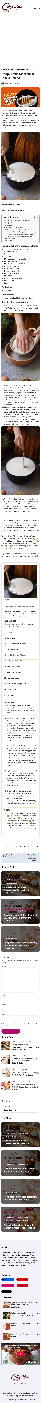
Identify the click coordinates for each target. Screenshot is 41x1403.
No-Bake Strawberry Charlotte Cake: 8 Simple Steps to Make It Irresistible (25, 1087)
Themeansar (28, 1396)
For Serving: (8, 225)
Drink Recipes (10, 911)
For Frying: (8, 223)
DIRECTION (11, 238)
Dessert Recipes (23, 880)
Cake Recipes (10, 880)
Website (3, 1014)
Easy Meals (9, 1220)
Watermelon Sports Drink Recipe (20, 1325)
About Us (32, 1400)
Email (3, 1004)
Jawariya (15, 1055)
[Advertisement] (20, 37)
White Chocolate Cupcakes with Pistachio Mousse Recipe (22, 1314)
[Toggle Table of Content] (35, 217)
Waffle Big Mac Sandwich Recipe (20, 1335)
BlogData (17, 1396)
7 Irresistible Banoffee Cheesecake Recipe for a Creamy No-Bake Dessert (16, 890)
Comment (4, 966)
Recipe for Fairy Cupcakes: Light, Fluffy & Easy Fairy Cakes (20, 1198)
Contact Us (22, 1400)
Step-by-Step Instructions (13, 227)
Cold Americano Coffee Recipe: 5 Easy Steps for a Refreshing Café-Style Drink (20, 918)
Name (3, 995)
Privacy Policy (11, 1400)
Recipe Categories (22, 69)
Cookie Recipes (8, 69)
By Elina (8, 83)
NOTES (10, 240)
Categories (5, 1106)
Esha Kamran (16, 1042)
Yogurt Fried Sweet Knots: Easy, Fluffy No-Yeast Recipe (19, 1305)
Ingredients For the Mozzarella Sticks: (17, 220)
